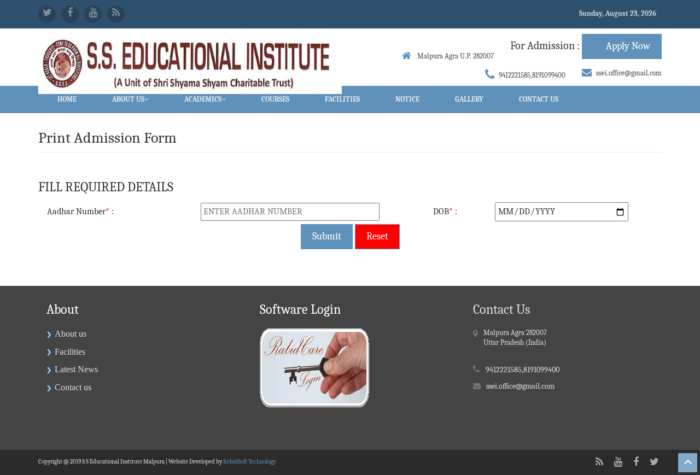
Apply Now (628, 46)
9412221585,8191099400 (532, 75)
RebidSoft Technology (249, 461)
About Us (128, 99)
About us (70, 333)
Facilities (342, 99)
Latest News (76, 369)
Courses (275, 99)
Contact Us (538, 99)
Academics (202, 99)
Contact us (73, 387)
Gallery (469, 99)
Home (67, 99)
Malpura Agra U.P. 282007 (455, 56)
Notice (407, 99)
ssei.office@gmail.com (629, 73)
